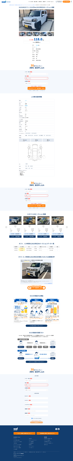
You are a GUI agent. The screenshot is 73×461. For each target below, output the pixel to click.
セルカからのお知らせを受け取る (37, 418)
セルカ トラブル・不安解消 (17, 447)
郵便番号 (26, 413)
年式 (25, 76)
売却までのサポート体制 (17, 446)
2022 (37, 45)
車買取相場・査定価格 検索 (48, 438)
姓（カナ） (26, 396)
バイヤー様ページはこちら (50, 1)
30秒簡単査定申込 (67, 1)
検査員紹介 (30, 444)
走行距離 (26, 81)
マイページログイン (31, 446)
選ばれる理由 (35, 1)
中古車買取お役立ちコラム (47, 441)
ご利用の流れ (40, 1)
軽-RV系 (26, 105)
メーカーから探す (30, 1)
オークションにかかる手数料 (17, 444)
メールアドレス (27, 404)
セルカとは (15, 438)
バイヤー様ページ (31, 447)
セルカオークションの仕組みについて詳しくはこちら (36, 361)
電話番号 (26, 408)
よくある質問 (15, 449)
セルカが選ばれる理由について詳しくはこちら (36, 325)
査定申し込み (46, 444)
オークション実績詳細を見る (48, 283)
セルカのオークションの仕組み (18, 441)
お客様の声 (44, 1)
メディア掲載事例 (31, 441)
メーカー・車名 (27, 71)
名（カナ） (26, 400)
